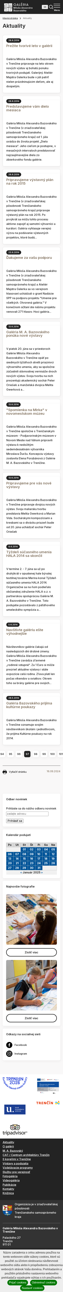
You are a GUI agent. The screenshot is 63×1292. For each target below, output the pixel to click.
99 (44, 754)
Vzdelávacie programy (18, 1167)
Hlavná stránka (10, 18)
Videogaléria (11, 1180)
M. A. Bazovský (13, 1150)
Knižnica (8, 1193)
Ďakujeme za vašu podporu (29, 258)
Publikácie (9, 1184)
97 (27, 754)
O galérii (8, 1146)
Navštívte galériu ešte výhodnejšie (24, 632)
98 (35, 754)
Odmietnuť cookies (43, 1282)
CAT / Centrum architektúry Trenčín (26, 1155)
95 (10, 754)
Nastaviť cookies (32, 1288)
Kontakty (8, 1189)
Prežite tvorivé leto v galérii (29, 46)
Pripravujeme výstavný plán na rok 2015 (29, 182)
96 (19, 754)
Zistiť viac (31, 952)
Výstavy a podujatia (15, 1163)
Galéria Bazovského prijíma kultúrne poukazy (29, 705)
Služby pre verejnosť (16, 1172)
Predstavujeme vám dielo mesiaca (27, 108)
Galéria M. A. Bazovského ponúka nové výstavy (27, 334)
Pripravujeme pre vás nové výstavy (28, 485)
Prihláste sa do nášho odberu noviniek (31, 808)
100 (52, 754)
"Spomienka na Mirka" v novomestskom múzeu (26, 412)
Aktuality (8, 1142)
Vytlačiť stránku (18, 771)
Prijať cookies (17, 1282)
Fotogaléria (10, 1176)
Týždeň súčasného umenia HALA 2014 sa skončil (29, 554)
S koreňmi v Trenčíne (17, 1159)
